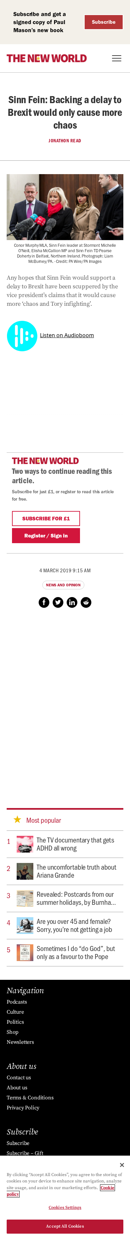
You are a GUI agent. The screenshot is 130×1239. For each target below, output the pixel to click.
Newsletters (20, 1042)
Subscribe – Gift (25, 1153)
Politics (15, 1022)
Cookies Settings (65, 1207)
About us (17, 1087)
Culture (15, 1012)
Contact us (19, 1077)
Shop (12, 1032)
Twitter (58, 602)
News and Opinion (63, 585)
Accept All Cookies (65, 1226)
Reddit (86, 602)
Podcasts (17, 1002)
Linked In (72, 602)
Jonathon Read (65, 141)
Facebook (44, 602)
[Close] (122, 1165)
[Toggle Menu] (116, 58)
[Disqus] (65, 701)
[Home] (47, 58)
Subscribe (104, 22)
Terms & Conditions (30, 1097)
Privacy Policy (23, 1107)
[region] (65, 1197)
